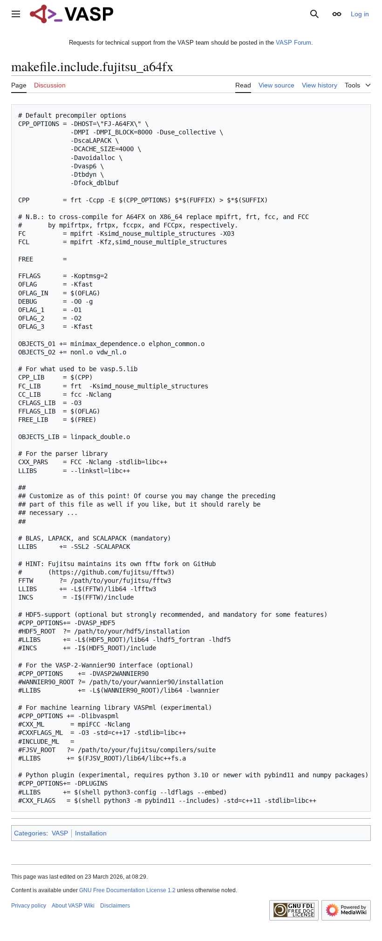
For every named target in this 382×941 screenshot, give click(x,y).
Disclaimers (115, 905)
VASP (60, 833)
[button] (16, 14)
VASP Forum (293, 42)
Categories (30, 833)
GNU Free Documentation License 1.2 (127, 890)
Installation (91, 833)
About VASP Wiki (73, 905)
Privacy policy (28, 905)
